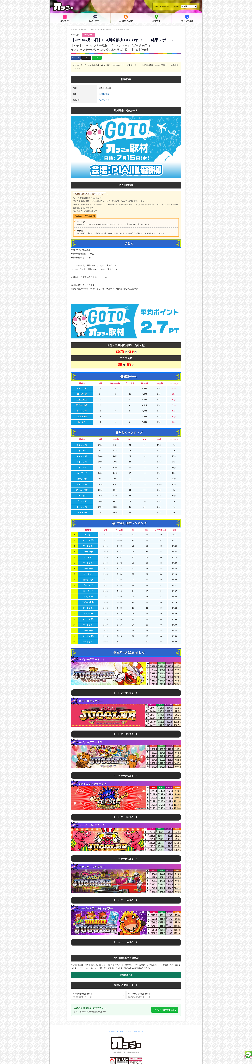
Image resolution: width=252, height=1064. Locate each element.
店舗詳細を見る (126, 975)
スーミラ (82, 422)
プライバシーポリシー (124, 1031)
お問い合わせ (138, 1031)
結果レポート (95, 21)
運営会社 (112, 1031)
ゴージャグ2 (82, 411)
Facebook (75, 58)
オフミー (74, 29)
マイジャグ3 (82, 388)
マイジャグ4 (82, 399)
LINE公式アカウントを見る (164, 1010)
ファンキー (82, 416)
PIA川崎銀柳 (104, 94)
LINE (97, 58)
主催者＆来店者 (126, 21)
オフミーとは (187, 21)
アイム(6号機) (82, 405)
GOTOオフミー (88, 35)
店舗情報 (156, 21)
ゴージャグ (82, 394)
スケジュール (65, 21)
